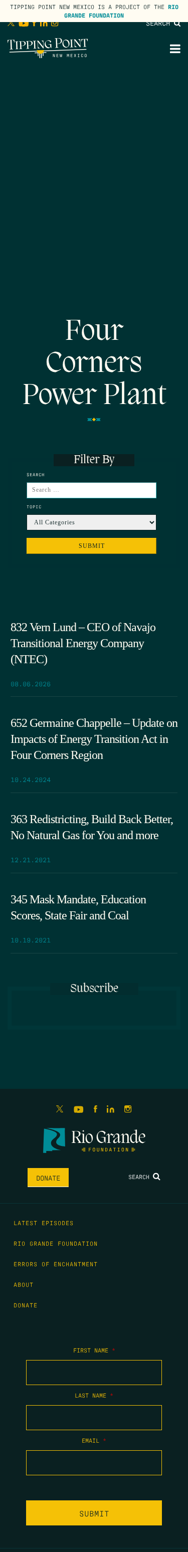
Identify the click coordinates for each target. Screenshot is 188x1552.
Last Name (94, 1395)
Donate (48, 1177)
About (24, 1284)
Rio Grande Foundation (121, 11)
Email (94, 1440)
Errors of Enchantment (56, 1264)
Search (160, 22)
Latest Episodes (44, 1223)
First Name (94, 1350)
